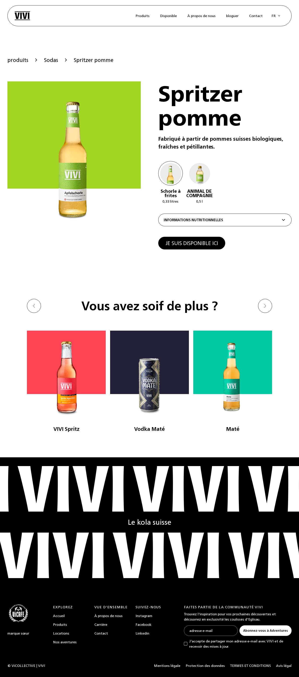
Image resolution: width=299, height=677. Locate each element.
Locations (61, 633)
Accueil (59, 616)
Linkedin (142, 633)
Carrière (100, 624)
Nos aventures (65, 642)
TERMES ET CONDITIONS (250, 665)
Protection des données (205, 665)
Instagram (143, 616)
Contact (101, 633)
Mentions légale (167, 665)
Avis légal (284, 665)
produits (17, 60)
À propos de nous (108, 616)
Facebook (143, 624)
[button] (276, 16)
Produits (60, 624)
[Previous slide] (34, 306)
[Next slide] (265, 306)
